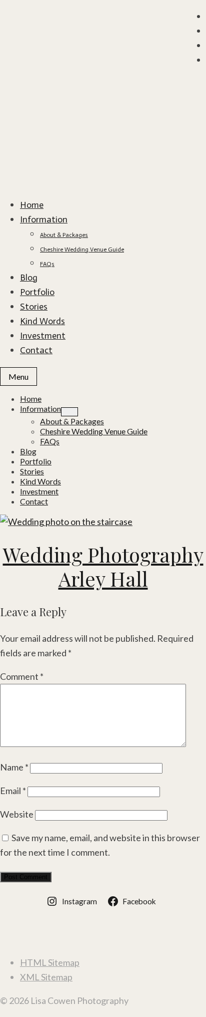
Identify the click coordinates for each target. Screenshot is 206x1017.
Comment (22, 676)
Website (17, 814)
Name (14, 767)
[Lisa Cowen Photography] (103, 94)
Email (13, 790)
